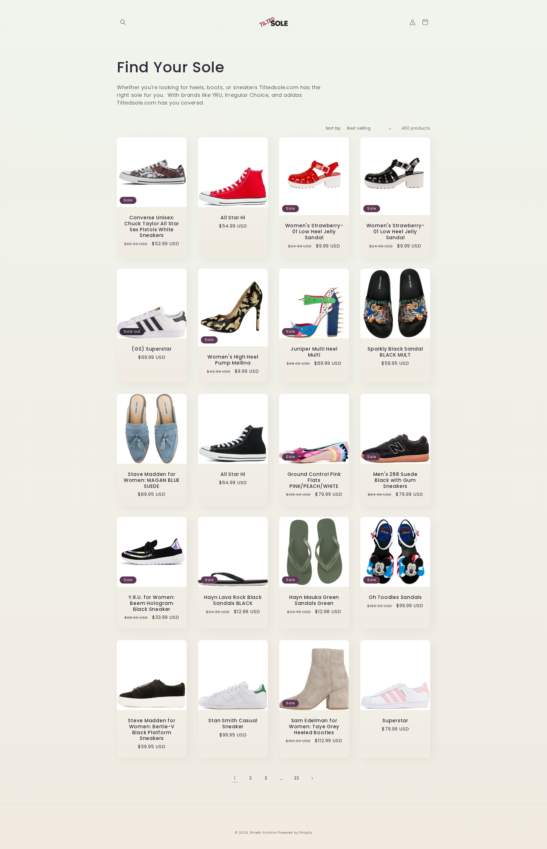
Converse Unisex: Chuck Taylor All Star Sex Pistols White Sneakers (151, 226)
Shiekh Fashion (263, 832)
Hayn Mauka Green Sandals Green (314, 600)
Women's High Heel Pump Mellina (232, 360)
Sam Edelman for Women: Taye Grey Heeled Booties (314, 726)
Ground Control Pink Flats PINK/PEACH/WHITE (314, 480)
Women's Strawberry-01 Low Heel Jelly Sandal (314, 231)
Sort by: (333, 128)
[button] (123, 22)
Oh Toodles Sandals (395, 597)
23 (296, 778)
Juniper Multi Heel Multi (314, 352)
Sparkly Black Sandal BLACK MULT (395, 352)
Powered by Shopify (295, 832)
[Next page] (312, 778)
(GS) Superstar (152, 349)
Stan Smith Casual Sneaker (232, 724)
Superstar (395, 721)
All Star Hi (233, 218)
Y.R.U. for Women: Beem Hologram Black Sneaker (151, 603)
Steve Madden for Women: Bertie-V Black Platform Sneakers (151, 729)
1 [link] (235, 778)
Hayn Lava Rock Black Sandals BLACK (233, 600)
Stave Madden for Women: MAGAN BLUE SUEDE (152, 480)
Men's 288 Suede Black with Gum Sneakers (395, 480)
